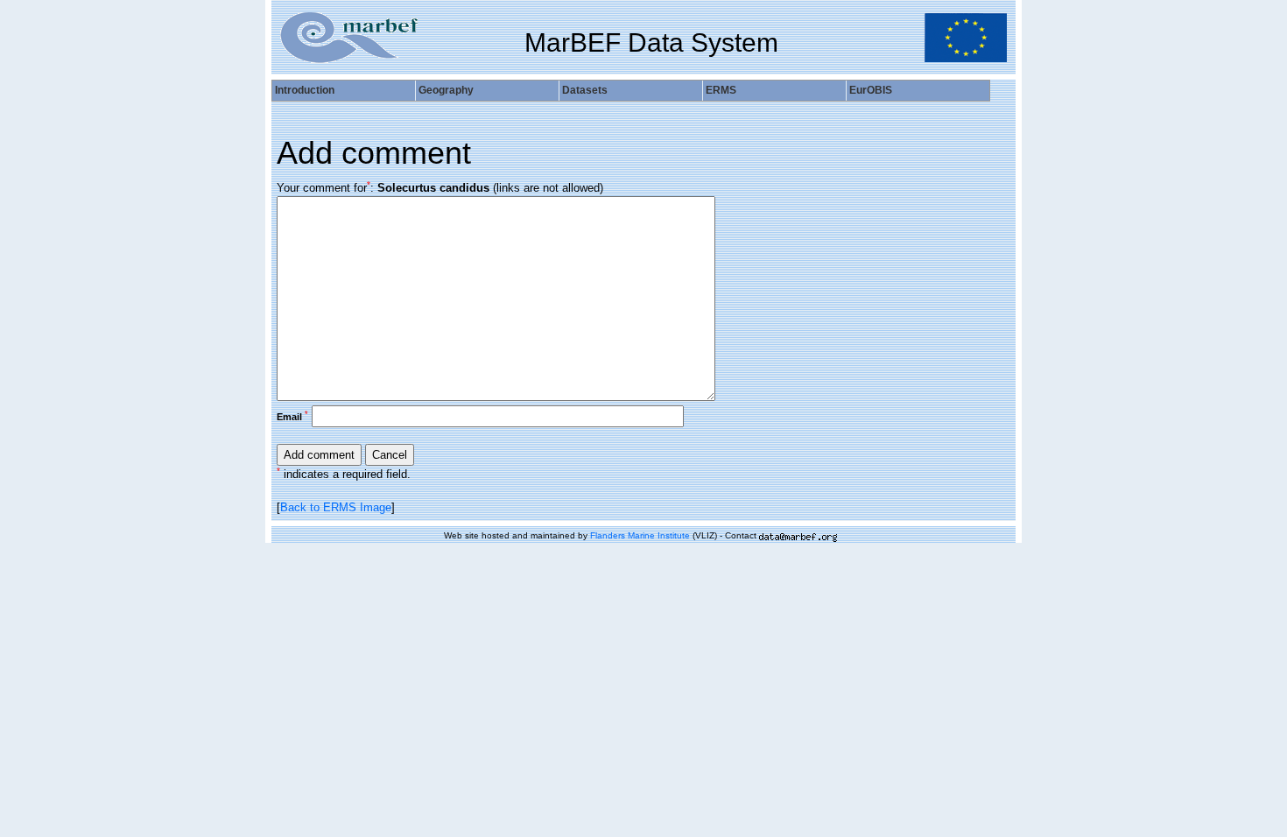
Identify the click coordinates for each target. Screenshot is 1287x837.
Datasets (585, 90)
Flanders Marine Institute (640, 535)
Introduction (304, 90)
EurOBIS (870, 90)
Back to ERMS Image (335, 507)
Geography (446, 90)
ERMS (721, 90)
